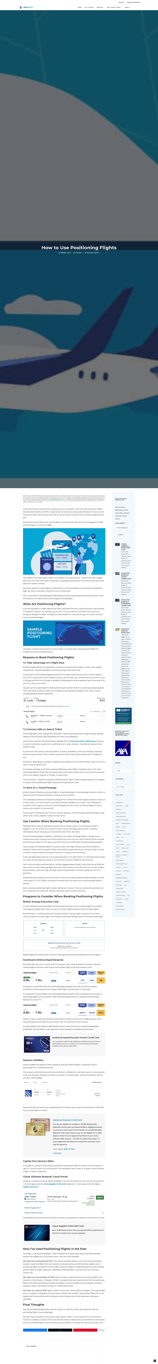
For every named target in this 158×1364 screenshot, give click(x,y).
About (127, 7)
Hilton (125, 925)
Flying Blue (125, 909)
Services (100, 7)
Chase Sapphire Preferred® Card (57, 1241)
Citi (122, 895)
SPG (126, 942)
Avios (117, 881)
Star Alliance (119, 946)
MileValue (118, 939)
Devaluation (125, 905)
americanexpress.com (55, 557)
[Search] (140, 8)
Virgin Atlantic (120, 967)
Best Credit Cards (113, 7)
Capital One (127, 891)
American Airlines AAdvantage (83, 798)
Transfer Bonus (120, 953)
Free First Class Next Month (121, 913)
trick (128, 953)
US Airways (119, 960)
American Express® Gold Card (67, 1177)
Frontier (118, 925)
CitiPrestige (119, 898)
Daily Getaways (120, 902)
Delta (117, 905)
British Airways (120, 888)
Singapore (126, 939)
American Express (120, 874)
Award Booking (125, 881)
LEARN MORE (57, 1211)
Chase (117, 895)
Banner (118, 884)
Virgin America (120, 963)
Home (80, 7)
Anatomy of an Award (122, 877)
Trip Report (119, 956)
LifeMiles (118, 928)
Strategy (78, 281)
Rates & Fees (69, 1206)
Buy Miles (118, 891)
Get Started (89, 7)
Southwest (119, 942)
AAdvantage (119, 859)
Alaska (126, 863)
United (126, 956)
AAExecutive (119, 863)
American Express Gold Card (125, 688)
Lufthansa (126, 928)
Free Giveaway (120, 917)
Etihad (118, 909)
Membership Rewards (121, 935)
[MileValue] (24, 7)
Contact (121, 2)
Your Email (120, 580)
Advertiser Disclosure (133, 2)
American (118, 866)
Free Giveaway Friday (121, 921)
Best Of (124, 884)
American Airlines (121, 870)
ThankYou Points (121, 949)
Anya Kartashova (93, 281)
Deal (128, 902)
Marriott (118, 932)
